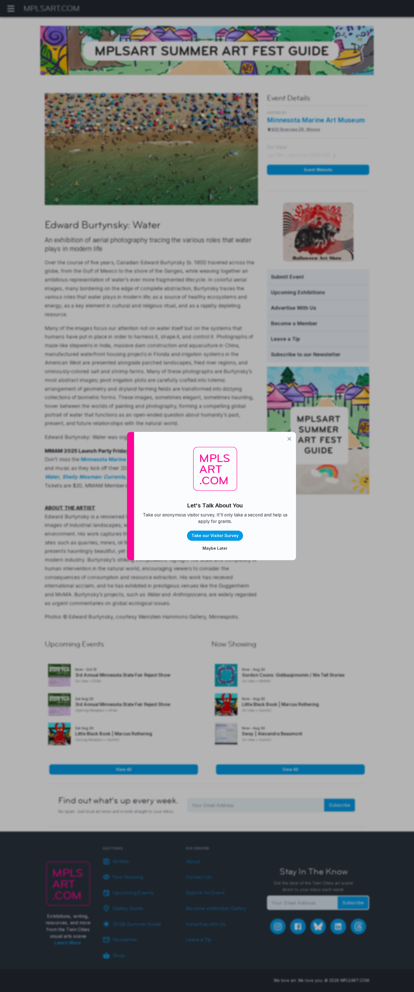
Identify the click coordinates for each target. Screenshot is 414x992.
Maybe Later (215, 548)
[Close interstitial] (289, 438)
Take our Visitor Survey (215, 535)
